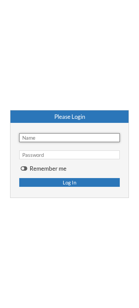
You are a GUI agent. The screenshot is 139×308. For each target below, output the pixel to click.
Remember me (47, 168)
